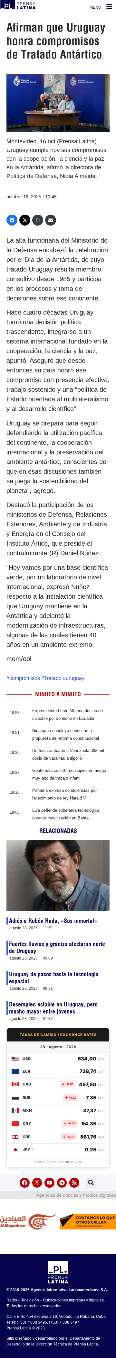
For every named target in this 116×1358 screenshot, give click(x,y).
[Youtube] (49, 1183)
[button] (91, 1182)
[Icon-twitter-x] (37, 1183)
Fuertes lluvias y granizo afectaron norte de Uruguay (57, 947)
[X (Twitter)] (24, 220)
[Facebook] (11, 220)
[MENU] (109, 6)
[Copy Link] (37, 220)
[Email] (50, 220)
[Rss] (74, 1183)
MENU (95, 7)
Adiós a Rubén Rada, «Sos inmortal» (53, 921)
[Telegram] (62, 1183)
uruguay (75, 678)
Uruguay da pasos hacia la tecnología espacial (54, 977)
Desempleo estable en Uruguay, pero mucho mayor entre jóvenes (53, 1008)
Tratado (53, 678)
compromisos (24, 678)
